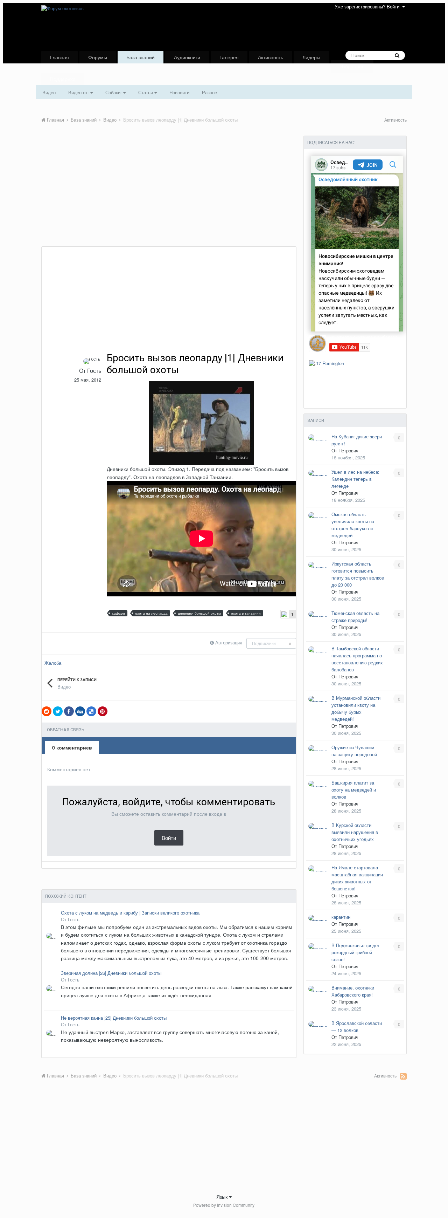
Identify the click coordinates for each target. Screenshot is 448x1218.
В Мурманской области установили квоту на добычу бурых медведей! (355, 708)
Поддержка (63, 78)
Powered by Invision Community (223, 1205)
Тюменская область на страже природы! (355, 616)
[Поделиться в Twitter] (58, 711)
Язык (222, 1196)
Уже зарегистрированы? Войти (368, 6)
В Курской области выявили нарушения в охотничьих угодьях (354, 832)
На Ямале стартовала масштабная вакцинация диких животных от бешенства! (357, 878)
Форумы (97, 57)
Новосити (179, 92)
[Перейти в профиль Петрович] (318, 437)
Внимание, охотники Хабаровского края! (352, 991)
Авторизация (228, 642)
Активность (270, 57)
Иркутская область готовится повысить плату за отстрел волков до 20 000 (357, 574)
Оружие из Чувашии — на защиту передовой (355, 751)
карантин (340, 917)
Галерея (229, 57)
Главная (59, 57)
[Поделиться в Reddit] (46, 711)
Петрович (348, 450)
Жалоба (52, 662)
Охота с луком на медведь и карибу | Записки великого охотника (130, 913)
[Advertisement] (168, 194)
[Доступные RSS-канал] (403, 1076)
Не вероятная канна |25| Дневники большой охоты (114, 1018)
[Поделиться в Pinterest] (102, 711)
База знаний (140, 57)
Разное (209, 92)
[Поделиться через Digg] (80, 711)
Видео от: (79, 92)
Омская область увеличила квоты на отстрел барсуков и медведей (352, 525)
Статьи (146, 92)
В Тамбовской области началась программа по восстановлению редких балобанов (357, 659)
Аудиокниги (187, 57)
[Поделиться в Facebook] (69, 711)
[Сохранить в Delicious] (91, 711)
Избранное (352, 66)
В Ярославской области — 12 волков (356, 1026)
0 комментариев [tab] (72, 747)
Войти (169, 837)
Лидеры (311, 57)
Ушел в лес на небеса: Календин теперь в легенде (355, 478)
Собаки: (114, 92)
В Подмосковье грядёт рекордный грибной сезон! (355, 952)
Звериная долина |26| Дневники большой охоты (111, 973)
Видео (49, 92)
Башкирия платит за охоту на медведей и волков (353, 789)
